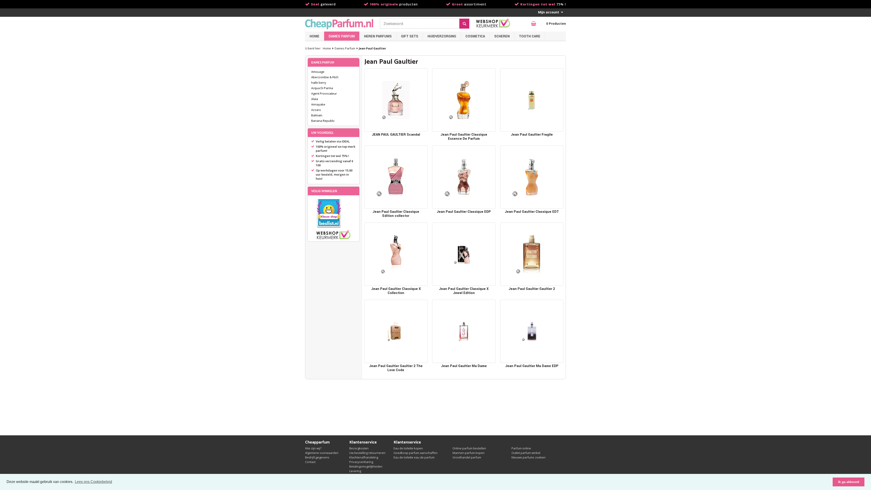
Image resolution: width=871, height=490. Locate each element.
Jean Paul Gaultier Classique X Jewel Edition (464, 291)
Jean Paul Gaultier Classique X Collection (396, 291)
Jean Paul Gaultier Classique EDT (532, 211)
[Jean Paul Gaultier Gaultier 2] (532, 254)
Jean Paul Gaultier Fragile (532, 134)
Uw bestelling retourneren (367, 453)
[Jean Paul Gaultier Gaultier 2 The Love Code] (396, 331)
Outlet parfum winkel (525, 453)
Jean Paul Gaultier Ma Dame (464, 366)
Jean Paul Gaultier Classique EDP (464, 211)
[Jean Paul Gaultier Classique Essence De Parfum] (464, 100)
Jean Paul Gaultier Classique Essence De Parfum (463, 136)
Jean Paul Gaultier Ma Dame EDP (531, 366)
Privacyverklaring (361, 462)
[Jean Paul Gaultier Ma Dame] (464, 331)
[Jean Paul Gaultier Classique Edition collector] (396, 177)
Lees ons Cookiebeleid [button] (93, 482)
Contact (310, 462)
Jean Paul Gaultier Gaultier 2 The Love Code (396, 368)
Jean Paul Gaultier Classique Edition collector (395, 213)
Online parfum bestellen (469, 448)
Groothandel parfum (467, 457)
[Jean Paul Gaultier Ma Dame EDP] (532, 331)
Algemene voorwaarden (321, 453)
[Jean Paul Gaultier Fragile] (532, 100)
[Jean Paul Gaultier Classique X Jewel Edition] (464, 254)
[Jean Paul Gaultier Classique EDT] (532, 177)
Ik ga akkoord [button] (848, 482)
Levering (355, 471)
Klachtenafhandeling (363, 457)
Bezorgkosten (359, 448)
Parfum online (521, 448)
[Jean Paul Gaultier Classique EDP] (464, 177)
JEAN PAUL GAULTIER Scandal (396, 134)
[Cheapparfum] (339, 24)
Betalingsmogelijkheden (365, 466)
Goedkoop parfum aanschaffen (416, 453)
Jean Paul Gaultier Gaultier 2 (532, 289)
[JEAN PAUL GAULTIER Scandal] (396, 100)
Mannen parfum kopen (468, 453)
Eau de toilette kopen (408, 448)
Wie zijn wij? (313, 448)
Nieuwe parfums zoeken (528, 457)
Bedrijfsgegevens (317, 457)
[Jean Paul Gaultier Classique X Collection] (396, 254)
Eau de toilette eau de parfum (414, 457)
